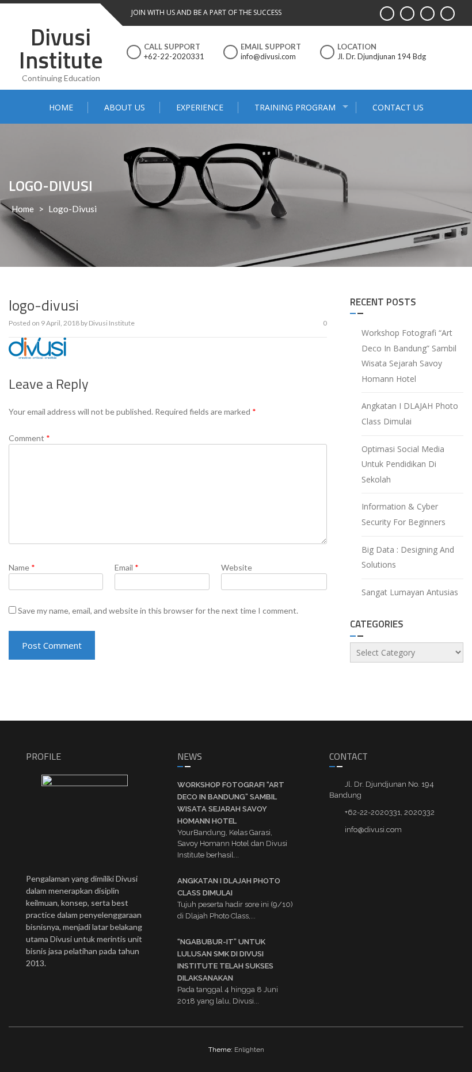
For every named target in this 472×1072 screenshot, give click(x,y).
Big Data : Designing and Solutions (407, 557)
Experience (199, 107)
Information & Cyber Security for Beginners (403, 514)
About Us (124, 107)
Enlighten (249, 1050)
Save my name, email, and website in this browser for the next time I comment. (158, 610)
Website (236, 567)
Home (61, 107)
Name (22, 567)
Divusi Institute (61, 49)
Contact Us (398, 107)
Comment (29, 438)
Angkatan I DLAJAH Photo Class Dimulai (409, 413)
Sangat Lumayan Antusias (409, 592)
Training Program (295, 107)
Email (127, 567)
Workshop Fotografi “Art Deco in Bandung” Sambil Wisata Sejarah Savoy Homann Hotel (408, 355)
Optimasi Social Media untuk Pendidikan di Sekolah (402, 464)
